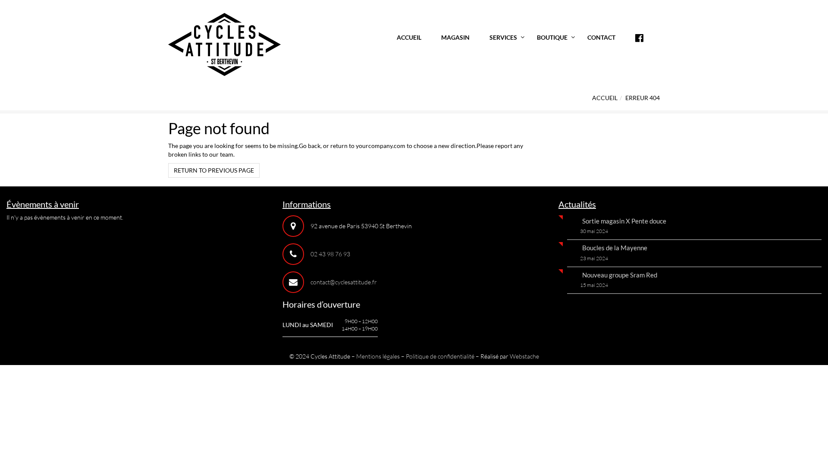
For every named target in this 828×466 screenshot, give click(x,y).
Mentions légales (378, 356)
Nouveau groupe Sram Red (619, 275)
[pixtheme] (224, 43)
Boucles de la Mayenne (614, 248)
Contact (601, 37)
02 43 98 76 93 (330, 254)
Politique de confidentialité (440, 356)
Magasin (455, 37)
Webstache (524, 356)
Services (503, 37)
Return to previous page (214, 170)
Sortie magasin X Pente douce (624, 221)
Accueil (409, 37)
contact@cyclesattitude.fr (343, 282)
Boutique (552, 37)
